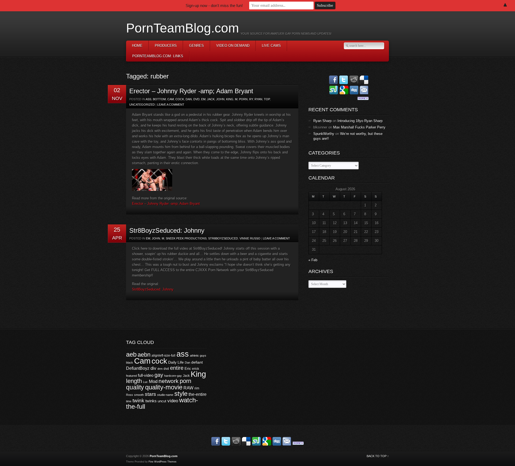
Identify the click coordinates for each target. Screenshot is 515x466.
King (229, 99)
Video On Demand (232, 46)
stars (150, 394)
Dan (189, 99)
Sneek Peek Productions (186, 238)
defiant (197, 362)
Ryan (258, 99)
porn (243, 99)
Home (137, 46)
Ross (129, 394)
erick (195, 369)
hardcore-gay (173, 375)
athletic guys (198, 355)
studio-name (165, 394)
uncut (162, 401)
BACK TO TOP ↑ (378, 456)
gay (158, 375)
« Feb (312, 260)
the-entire (198, 394)
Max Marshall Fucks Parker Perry (359, 127)
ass (148, 99)
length (134, 381)
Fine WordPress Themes (162, 461)
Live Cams (271, 46)
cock (179, 99)
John (220, 99)
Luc (145, 381)
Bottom (159, 99)
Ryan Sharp (322, 121)
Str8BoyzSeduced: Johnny (166, 230)
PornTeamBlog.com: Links (157, 56)
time (128, 401)
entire (176, 368)
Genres (196, 46)
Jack (211, 99)
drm (160, 368)
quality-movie (163, 387)
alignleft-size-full (163, 355)
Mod (153, 381)
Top (267, 99)
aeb (131, 354)
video (172, 400)
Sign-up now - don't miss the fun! (214, 5)
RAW (188, 387)
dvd (166, 369)
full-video (145, 375)
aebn (144, 354)
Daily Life (176, 362)
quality (135, 387)
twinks (151, 401)
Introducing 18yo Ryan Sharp (359, 121)
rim (196, 388)
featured (131, 375)
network (169, 381)
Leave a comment (170, 104)
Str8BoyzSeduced (223, 238)
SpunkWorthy (323, 134)
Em (203, 99)
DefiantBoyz (137, 368)
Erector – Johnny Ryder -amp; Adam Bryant (191, 91)
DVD (196, 99)
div (153, 368)
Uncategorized (142, 104)
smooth (139, 394)
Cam (170, 99)
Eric (188, 368)
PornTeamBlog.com (182, 28)
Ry (251, 99)
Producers (166, 46)
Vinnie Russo (250, 238)
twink (138, 400)
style (180, 393)
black (129, 362)
